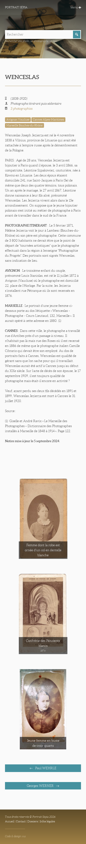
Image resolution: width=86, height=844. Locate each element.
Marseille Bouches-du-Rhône (24, 125)
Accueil (9, 821)
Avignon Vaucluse (17, 119)
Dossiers (32, 821)
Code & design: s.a (15, 836)
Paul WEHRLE (45, 768)
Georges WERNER (40, 785)
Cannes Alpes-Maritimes (48, 119)
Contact (21, 821)
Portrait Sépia (16, 7)
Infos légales (47, 821)
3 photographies (22, 108)
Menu (75, 7)
